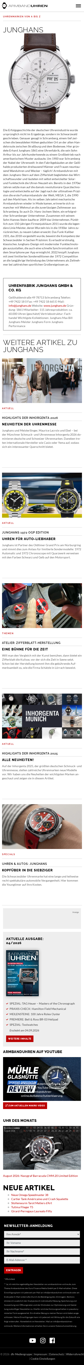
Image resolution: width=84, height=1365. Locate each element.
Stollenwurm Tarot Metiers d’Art (31, 1203)
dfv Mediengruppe (21, 1354)
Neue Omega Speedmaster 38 (29, 1195)
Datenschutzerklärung (66, 1326)
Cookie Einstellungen (43, 1358)
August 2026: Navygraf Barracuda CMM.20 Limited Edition (40, 1175)
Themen (7, 633)
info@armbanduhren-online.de (57, 1292)
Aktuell (8, 408)
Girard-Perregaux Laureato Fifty (31, 1211)
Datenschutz (56, 1354)
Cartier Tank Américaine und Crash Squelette (39, 1199)
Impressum (40, 1354)
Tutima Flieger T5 (22, 1207)
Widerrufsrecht (75, 1354)
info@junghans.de (20, 305)
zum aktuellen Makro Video (26, 1105)
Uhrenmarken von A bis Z (22, 16)
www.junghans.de (55, 305)
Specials (8, 854)
